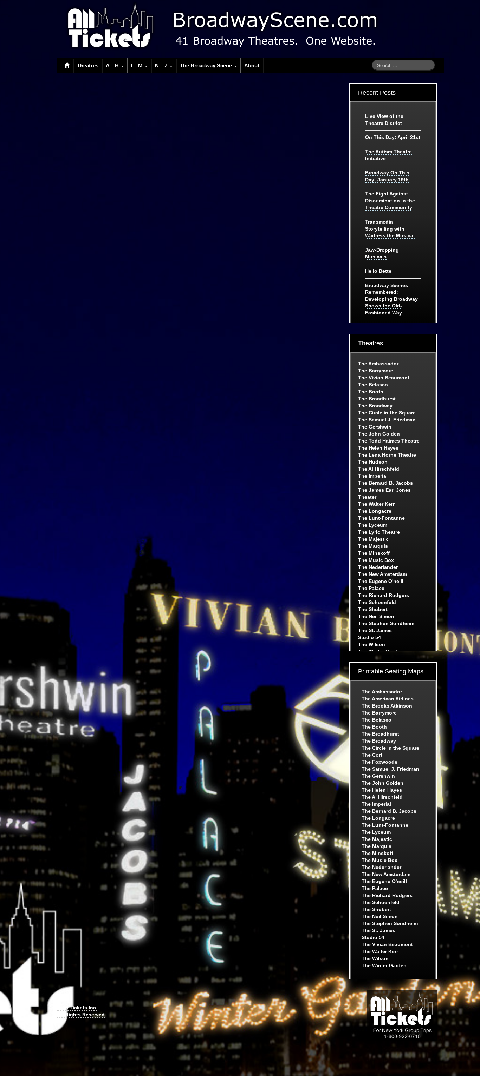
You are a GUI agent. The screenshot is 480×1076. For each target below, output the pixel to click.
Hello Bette (378, 271)
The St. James (375, 630)
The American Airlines (388, 699)
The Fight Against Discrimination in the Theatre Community (390, 200)
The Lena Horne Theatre (387, 455)
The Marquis (373, 546)
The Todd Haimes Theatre (389, 441)
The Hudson (373, 462)
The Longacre (374, 511)
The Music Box (376, 560)
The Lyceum (372, 525)
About (251, 65)
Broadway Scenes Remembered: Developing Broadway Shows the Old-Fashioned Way (391, 299)
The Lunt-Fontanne (381, 518)
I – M (137, 65)
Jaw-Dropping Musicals (382, 253)
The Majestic (373, 539)
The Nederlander (378, 567)
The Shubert (373, 609)
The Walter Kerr (376, 504)
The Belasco (373, 384)
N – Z (162, 65)
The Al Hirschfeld (378, 469)
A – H (113, 65)
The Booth (370, 391)
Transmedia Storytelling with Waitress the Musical (390, 228)
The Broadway (375, 406)
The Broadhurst (377, 398)
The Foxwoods (379, 762)
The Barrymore (375, 370)
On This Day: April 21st (392, 137)
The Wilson (371, 644)
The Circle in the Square (387, 413)
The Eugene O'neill (380, 581)
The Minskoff (374, 553)
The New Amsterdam (382, 574)
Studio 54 (369, 637)
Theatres (87, 65)
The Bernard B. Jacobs (385, 483)
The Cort (372, 755)
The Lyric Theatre (379, 532)
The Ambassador (378, 363)
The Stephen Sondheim (386, 623)
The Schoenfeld (377, 602)
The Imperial (373, 476)
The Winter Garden (384, 965)
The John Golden (379, 434)
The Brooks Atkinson (387, 706)
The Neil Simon (376, 616)
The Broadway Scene (206, 65)
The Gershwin (374, 427)
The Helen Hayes (378, 448)
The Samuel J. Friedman (387, 420)
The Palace (371, 588)
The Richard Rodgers (383, 595)
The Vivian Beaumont (383, 377)
